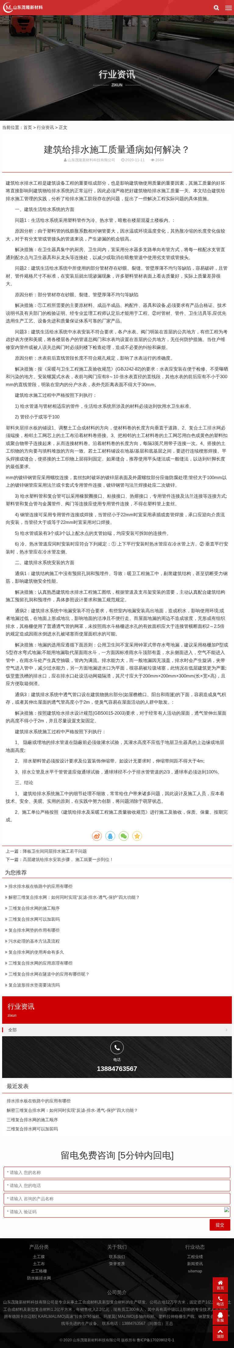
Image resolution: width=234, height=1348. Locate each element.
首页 (27, 127)
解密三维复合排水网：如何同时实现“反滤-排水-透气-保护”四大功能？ (73, 897)
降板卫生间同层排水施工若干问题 (55, 851)
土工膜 (39, 1256)
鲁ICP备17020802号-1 (155, 1340)
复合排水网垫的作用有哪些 (33, 930)
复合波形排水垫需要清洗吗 (33, 985)
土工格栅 (39, 1271)
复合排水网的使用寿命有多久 (35, 952)
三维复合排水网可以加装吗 (33, 919)
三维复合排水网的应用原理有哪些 (40, 963)
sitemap (195, 1271)
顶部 (220, 1336)
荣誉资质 (117, 1263)
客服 (220, 1320)
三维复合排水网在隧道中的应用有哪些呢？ (48, 974)
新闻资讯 (195, 1263)
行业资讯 (45, 127)
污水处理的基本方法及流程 (33, 941)
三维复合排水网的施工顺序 (33, 908)
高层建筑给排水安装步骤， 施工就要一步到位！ (68, 859)
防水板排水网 (39, 1278)
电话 (220, 1304)
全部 (12, 1029)
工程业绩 (195, 1256)
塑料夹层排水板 (22, 427)
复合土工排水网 (205, 427)
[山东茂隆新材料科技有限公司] (22, 8)
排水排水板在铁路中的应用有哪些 (40, 886)
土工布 (39, 1263)
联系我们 (117, 1256)
